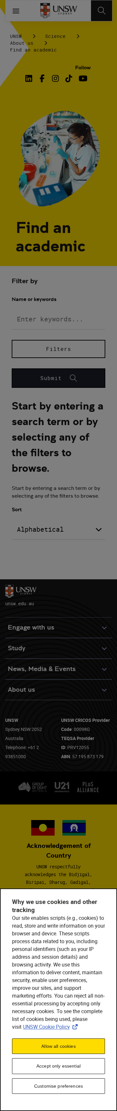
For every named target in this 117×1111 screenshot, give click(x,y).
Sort (17, 509)
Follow (83, 67)
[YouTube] (82, 78)
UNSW (16, 36)
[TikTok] (69, 78)
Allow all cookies (58, 1046)
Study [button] (16, 648)
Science (55, 36)
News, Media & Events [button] (42, 669)
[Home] (58, 10)
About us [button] (21, 689)
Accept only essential (58, 1066)
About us (21, 43)
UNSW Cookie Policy (51, 1026)
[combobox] (58, 529)
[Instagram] (55, 78)
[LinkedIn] (30, 78)
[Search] (101, 10)
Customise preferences (58, 1086)
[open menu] (16, 10)
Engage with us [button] (31, 627)
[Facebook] (42, 78)
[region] (58, 999)
